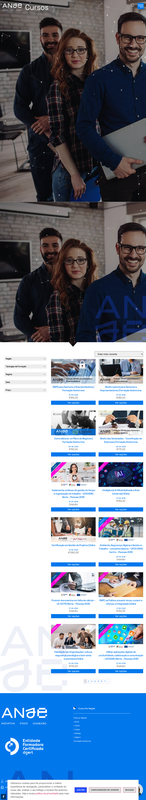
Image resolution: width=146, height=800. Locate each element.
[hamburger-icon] (140, 6)
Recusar (129, 790)
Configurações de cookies (105, 790)
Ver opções (73, 402)
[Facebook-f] (3, 796)
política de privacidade (46, 793)
